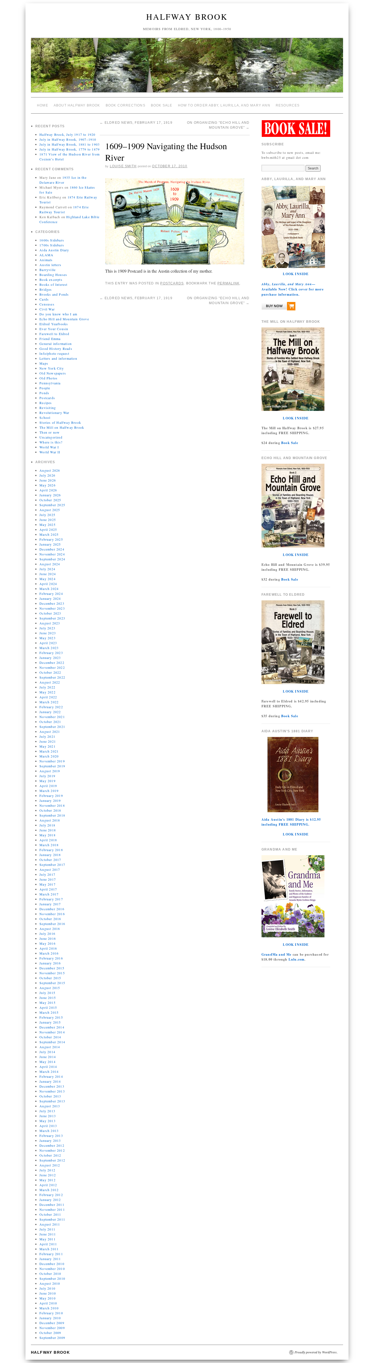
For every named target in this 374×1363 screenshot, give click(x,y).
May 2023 (47, 638)
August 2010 (49, 1283)
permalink (228, 283)
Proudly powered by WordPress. (316, 1352)
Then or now (49, 432)
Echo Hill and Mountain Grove (64, 319)
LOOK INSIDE (296, 274)
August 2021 (49, 731)
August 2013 (49, 1106)
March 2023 (49, 648)
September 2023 (52, 618)
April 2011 (48, 1244)
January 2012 (50, 1199)
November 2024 (52, 554)
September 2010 (52, 1278)
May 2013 (47, 1121)
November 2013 (52, 1091)
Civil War (47, 309)
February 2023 (51, 652)
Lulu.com (297, 959)
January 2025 (50, 544)
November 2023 (52, 608)
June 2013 (47, 1116)
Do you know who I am (58, 314)
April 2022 (48, 697)
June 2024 (47, 574)
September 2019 (52, 766)
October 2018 (50, 810)
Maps (43, 363)
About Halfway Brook (77, 105)
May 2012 (47, 1180)
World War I (49, 447)
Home (42, 105)
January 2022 (50, 712)
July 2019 (47, 776)
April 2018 (48, 840)
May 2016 (47, 943)
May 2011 (47, 1239)
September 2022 (52, 677)
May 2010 (47, 1298)
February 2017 (51, 899)
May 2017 (47, 884)
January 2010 (50, 1318)
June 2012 (47, 1175)
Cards (44, 299)
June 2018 (47, 830)
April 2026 (48, 490)
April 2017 (48, 889)
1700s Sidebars (51, 245)
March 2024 (49, 588)
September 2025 (52, 505)
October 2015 (50, 978)
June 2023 (47, 633)
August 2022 (49, 682)
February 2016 (51, 958)
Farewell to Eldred (54, 334)
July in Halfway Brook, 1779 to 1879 (69, 149)
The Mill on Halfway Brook (61, 427)
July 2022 (47, 687)
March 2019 (49, 790)
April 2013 (48, 1125)
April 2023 (48, 643)
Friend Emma (50, 338)
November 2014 (52, 1032)
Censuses (46, 304)
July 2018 (47, 825)
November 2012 (52, 1150)
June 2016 (47, 938)
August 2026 (49, 470)
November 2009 (52, 1327)
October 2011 (50, 1214)
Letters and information (58, 358)
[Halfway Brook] (187, 67)
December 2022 (51, 662)
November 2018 (52, 805)
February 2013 (51, 1135)
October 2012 (50, 1155)
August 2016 (49, 928)
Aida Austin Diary (54, 250)
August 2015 (49, 987)
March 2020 (49, 756)
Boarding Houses (53, 274)
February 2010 (51, 1313)
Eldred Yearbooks (53, 324)
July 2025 (47, 514)
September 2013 (52, 1101)
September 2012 (52, 1160)
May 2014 (47, 1061)
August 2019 (49, 771)
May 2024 (47, 579)
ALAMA (46, 255)
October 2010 (50, 1273)
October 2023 (50, 613)
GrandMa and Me (276, 954)
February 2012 (51, 1194)
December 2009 (51, 1323)
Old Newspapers (52, 373)
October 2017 (50, 859)
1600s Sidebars (51, 240)
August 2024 (49, 564)
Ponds (44, 393)
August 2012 (49, 1165)
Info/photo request (54, 353)
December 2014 (51, 1027)
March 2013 (49, 1130)
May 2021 (47, 746)
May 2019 (47, 781)
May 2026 (47, 485)
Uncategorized (50, 437)
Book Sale (161, 105)
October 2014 (50, 1037)
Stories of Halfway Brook (60, 422)
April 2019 (48, 785)
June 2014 (47, 1056)
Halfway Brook (187, 16)
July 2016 (47, 933)
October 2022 (50, 672)
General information (55, 343)
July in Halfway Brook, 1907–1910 (67, 139)
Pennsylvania (50, 383)
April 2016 (48, 948)
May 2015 (47, 1002)
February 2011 (51, 1254)
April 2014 (48, 1066)
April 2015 (48, 1007)
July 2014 (47, 1052)
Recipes (45, 402)
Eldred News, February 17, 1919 (136, 123)
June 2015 (47, 997)
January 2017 (50, 904)
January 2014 (50, 1081)
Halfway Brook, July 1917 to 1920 (67, 134)
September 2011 (52, 1219)
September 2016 (52, 923)
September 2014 (52, 1042)
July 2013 (47, 1111)
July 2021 (47, 736)
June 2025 (47, 519)
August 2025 (49, 510)
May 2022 (47, 692)
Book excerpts (50, 279)
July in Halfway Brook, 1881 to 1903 (69, 144)
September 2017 (52, 864)
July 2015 (47, 992)
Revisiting (47, 407)
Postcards (47, 398)
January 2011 (50, 1259)
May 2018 (47, 835)
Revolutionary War (54, 412)
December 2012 (51, 1145)
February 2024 (51, 593)
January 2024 (50, 598)
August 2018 (49, 820)
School (44, 417)
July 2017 (47, 874)
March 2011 (49, 1249)
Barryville (47, 269)
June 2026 (47, 480)
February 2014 (51, 1076)
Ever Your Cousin (53, 329)
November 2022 (52, 667)
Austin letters (50, 265)
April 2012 (48, 1185)
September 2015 (52, 983)
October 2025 (50, 500)
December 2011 (51, 1204)
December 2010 (51, 1263)
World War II (49, 452)
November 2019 (52, 761)
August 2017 (49, 869)
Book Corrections (125, 105)
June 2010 (47, 1293)
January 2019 (50, 800)
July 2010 (47, 1288)
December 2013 (51, 1086)
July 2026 (47, 475)
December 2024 (51, 549)
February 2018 (51, 850)
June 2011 (47, 1234)
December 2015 (51, 968)
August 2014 (49, 1047)
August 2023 (49, 623)
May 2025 (47, 524)
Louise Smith (123, 166)
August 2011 (49, 1224)
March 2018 (49, 845)
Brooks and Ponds (54, 294)
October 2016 (50, 919)
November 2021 (52, 716)
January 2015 (50, 1022)
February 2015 (51, 1017)
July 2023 (47, 628)
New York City (51, 368)
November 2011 (52, 1209)
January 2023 (50, 657)
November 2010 (52, 1268)
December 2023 (51, 603)
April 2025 (48, 529)
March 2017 (49, 894)
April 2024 (48, 583)
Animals (46, 260)
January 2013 (50, 1140)
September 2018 (52, 815)
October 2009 (50, 1332)
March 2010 (49, 1308)
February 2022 (51, 707)
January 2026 (50, 495)
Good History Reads (55, 348)
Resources (288, 105)
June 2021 (47, 741)
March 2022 (49, 702)
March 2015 (49, 1012)
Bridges (45, 289)
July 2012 (47, 1170)
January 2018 (50, 854)
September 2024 (52, 559)
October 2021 (50, 721)
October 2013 (50, 1096)
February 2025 (51, 539)
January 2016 (50, 963)
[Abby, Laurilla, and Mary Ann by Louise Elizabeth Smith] (278, 307)
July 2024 (47, 569)
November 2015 (52, 973)
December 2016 (51, 909)
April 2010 (48, 1303)
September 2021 (52, 726)
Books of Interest (53, 284)
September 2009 (52, 1337)
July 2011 (47, 1229)
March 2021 (49, 751)
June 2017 (47, 879)
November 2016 (52, 914)
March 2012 (49, 1190)
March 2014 (49, 1071)
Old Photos (48, 378)
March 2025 (49, 534)
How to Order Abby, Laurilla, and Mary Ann (224, 105)
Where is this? (50, 442)
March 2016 (49, 953)
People (44, 388)
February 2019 (51, 795)
